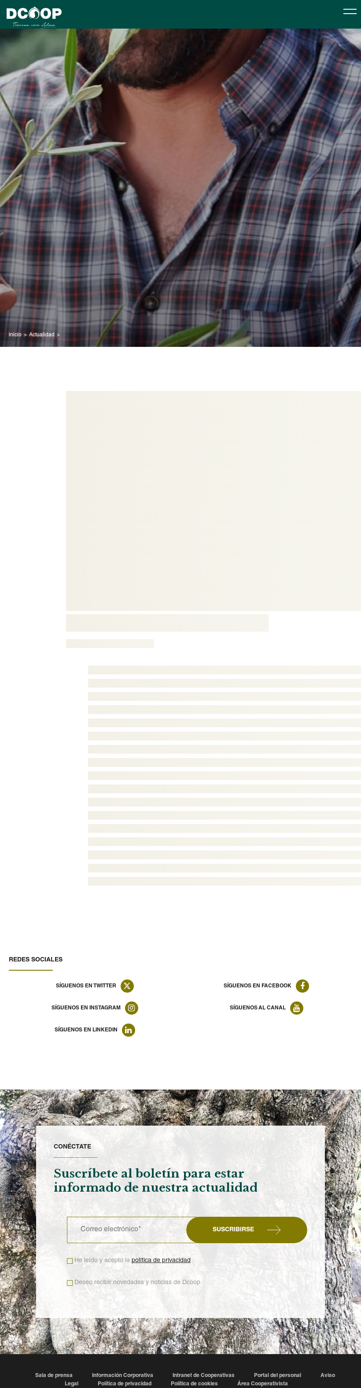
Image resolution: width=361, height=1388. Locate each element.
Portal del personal (277, 1375)
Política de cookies (194, 1384)
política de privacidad (161, 1261)
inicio (15, 335)
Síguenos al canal (258, 1008)
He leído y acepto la (132, 1261)
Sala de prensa (54, 1375)
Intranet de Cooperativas (204, 1375)
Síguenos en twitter (86, 986)
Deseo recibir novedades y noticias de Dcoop (137, 1283)
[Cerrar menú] (350, 11)
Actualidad (42, 335)
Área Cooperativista (262, 1384)
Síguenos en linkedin (86, 1030)
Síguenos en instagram (86, 1008)
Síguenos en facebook (257, 986)
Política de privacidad (124, 1384)
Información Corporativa (122, 1375)
